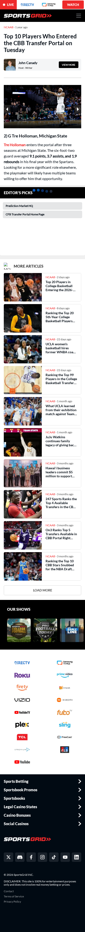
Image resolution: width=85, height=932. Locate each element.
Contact (9, 891)
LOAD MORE (42, 590)
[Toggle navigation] (78, 16)
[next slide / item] (78, 109)
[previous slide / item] (7, 109)
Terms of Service (14, 896)
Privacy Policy (12, 901)
